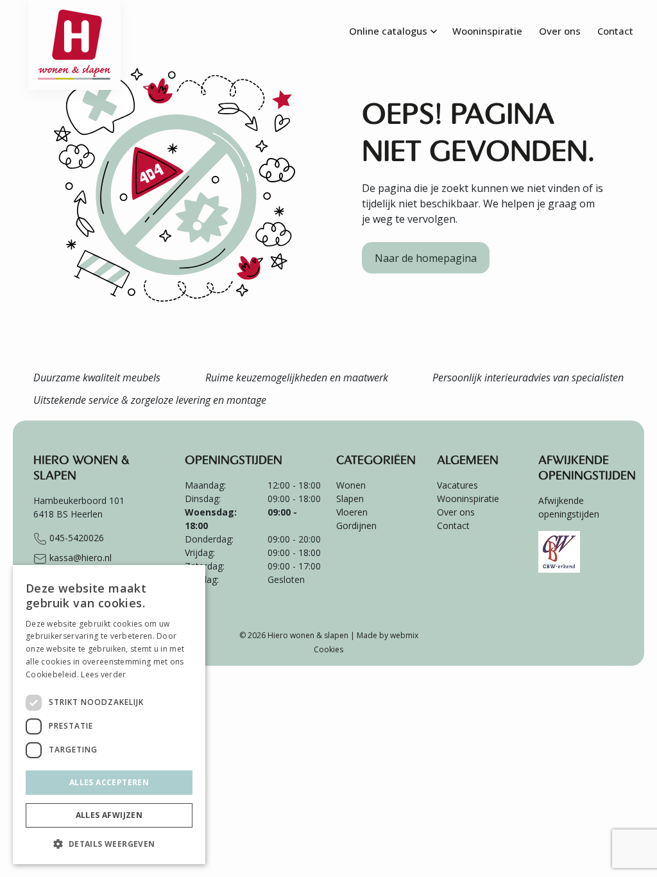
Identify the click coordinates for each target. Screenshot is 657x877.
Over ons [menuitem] (560, 30)
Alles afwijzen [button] (109, 815)
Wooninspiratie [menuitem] (487, 30)
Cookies (328, 649)
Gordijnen (356, 525)
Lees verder (103, 674)
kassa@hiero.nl (79, 557)
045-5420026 (75, 538)
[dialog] (109, 714)
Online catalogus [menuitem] (388, 30)
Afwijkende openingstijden (568, 507)
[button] (109, 843)
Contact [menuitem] (615, 30)
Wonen (351, 485)
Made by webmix (387, 635)
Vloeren (352, 512)
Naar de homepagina (426, 258)
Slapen (350, 498)
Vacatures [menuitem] (457, 485)
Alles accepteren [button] (109, 782)
